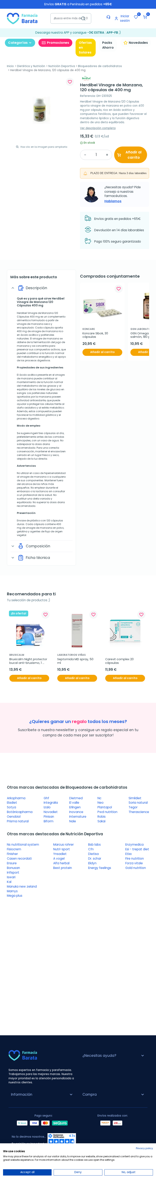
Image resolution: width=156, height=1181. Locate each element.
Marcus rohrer (63, 844)
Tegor (133, 807)
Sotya (11, 807)
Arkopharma (16, 798)
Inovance (76, 812)
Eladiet (12, 802)
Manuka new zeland (22, 886)
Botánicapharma (19, 812)
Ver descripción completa (98, 128)
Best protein (62, 868)
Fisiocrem (14, 849)
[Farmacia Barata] (22, 18)
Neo (101, 802)
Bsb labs (94, 844)
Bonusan (13, 868)
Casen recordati (19, 858)
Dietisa (93, 854)
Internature (77, 816)
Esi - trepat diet (137, 849)
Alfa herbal (61, 863)
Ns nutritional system (23, 844)
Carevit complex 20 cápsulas (119, 661)
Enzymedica (134, 844)
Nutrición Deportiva (61, 66)
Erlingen (75, 807)
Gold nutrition (135, 868)
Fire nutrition (134, 858)
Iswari (11, 877)
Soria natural (138, 802)
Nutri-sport (61, 849)
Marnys (12, 891)
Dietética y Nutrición (31, 66)
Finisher (12, 854)
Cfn (91, 849)
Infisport (13, 872)
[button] (145, 17)
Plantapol (105, 807)
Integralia (51, 802)
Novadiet (51, 812)
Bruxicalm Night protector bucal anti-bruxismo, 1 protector (28, 661)
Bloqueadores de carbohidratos (100, 66)
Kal (9, 882)
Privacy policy (144, 1148)
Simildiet (135, 798)
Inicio (10, 66)
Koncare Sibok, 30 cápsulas (95, 335)
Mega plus (14, 895)
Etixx (128, 854)
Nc (99, 798)
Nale (72, 821)
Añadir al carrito (134, 155)
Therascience (139, 812)
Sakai (101, 821)
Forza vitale (134, 863)
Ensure (12, 863)
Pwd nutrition (107, 812)
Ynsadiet (60, 854)
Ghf (46, 798)
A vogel (59, 858)
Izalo (47, 807)
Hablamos (112, 201)
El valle (74, 802)
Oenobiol (14, 816)
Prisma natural (18, 821)
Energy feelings (99, 868)
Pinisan (49, 816)
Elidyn (92, 863)
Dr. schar (94, 858)
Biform (48, 821)
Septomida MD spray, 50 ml (75, 661)
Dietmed (76, 798)
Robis (102, 816)
